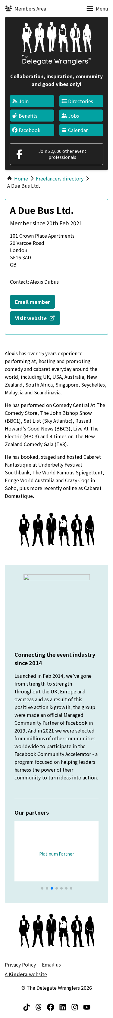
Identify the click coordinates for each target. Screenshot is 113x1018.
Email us (51, 964)
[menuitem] (32, 101)
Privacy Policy (20, 964)
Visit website (37, 318)
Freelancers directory (59, 178)
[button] (42, 888)
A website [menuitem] (26, 974)
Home (21, 178)
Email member (32, 301)
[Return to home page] (56, 43)
